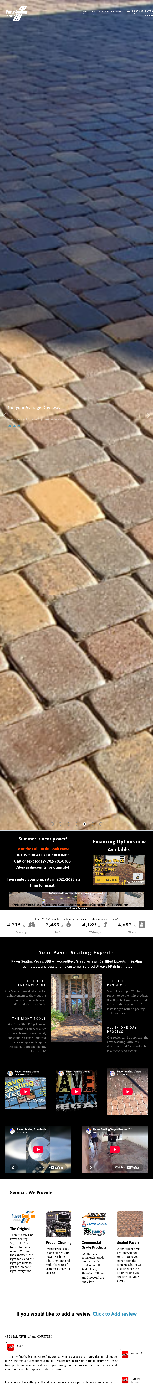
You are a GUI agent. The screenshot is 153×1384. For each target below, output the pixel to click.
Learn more (14, 425)
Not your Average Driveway (34, 407)
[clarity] (38, 13)
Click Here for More (76, 908)
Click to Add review (114, 1314)
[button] (149, 415)
